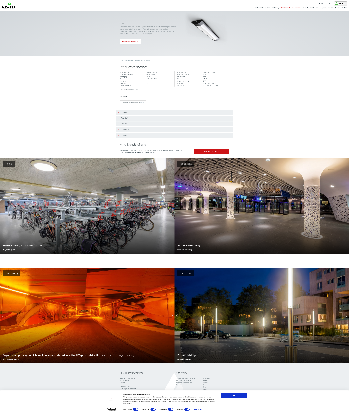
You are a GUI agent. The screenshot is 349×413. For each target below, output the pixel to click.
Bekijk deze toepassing (184, 249)
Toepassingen (207, 378)
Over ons (337, 8)
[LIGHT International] (9, 5)
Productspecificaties (129, 41)
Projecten (323, 8)
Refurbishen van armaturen (184, 385)
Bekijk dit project (8, 249)
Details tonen (197, 409)
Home (121, 60)
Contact (344, 8)
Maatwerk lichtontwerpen (184, 380)
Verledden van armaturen (184, 382)
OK (234, 395)
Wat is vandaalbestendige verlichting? (267, 8)
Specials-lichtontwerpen (311, 8)
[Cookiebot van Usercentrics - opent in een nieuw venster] (111, 409)
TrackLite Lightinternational (134, 102)
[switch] (153, 409)
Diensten (330, 8)
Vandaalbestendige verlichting (291, 8)
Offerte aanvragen (210, 151)
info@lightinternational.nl (128, 388)
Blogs (204, 387)
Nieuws (205, 385)
